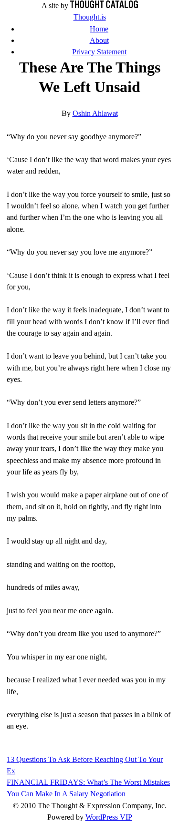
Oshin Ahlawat (95, 113)
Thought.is (90, 17)
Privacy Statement (99, 52)
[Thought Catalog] (104, 5)
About (99, 40)
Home (99, 29)
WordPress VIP (108, 817)
